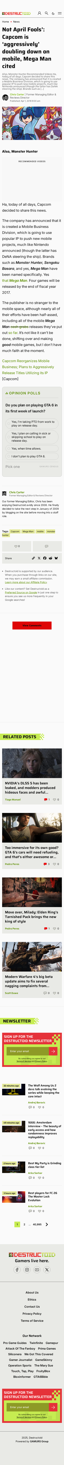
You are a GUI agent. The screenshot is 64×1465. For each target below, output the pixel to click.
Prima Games (47, 1348)
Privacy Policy (41, 1061)
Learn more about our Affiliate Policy (26, 582)
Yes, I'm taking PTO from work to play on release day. (33, 423)
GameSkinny (43, 1360)
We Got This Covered (38, 1354)
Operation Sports (19, 1365)
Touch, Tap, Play (22, 1371)
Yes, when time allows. (26, 448)
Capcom (15, 531)
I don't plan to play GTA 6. (28, 456)
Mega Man (28, 531)
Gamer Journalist (20, 1360)
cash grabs (19, 327)
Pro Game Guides (15, 1343)
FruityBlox (43, 1371)
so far (12, 333)
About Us (32, 1292)
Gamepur (52, 1343)
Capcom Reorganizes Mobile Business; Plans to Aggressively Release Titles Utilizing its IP (28, 367)
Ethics (32, 1299)
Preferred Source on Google (21, 592)
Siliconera (15, 1354)
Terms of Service (24, 1061)
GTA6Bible (41, 1376)
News (16, 21)
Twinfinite (36, 1343)
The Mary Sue (43, 1365)
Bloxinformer (22, 1376)
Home (5, 21)
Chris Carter (17, 94)
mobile (40, 531)
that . (15, 280)
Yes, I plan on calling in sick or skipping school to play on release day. (31, 437)
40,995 (37, 1224)
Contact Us (32, 1306)
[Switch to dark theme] (53, 13)
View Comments (32, 625)
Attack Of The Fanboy (20, 1348)
